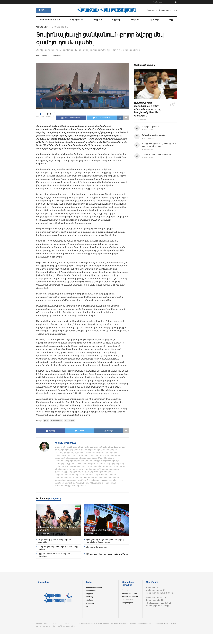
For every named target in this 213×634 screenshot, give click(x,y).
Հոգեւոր (135, 20)
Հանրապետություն (50, 20)
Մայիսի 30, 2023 (46, 533)
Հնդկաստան (56, 421)
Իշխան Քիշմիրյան (65, 443)
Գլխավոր (42, 26)
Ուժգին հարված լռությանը (153, 135)
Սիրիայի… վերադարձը (96, 547)
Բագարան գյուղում (150, 126)
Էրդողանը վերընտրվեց (99, 530)
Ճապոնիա (69, 421)
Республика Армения (130, 596)
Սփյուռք (116, 20)
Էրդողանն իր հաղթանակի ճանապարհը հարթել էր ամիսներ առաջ (105, 541)
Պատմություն (127, 599)
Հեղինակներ (127, 603)
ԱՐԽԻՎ (44, 10)
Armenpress (126, 590)
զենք (46, 421)
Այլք (171, 20)
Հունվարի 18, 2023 (44, 55)
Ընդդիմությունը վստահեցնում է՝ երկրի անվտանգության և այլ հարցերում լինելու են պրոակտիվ (147, 109)
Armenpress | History (130, 593)
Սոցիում (97, 20)
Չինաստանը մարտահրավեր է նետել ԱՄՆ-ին (107, 554)
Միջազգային (76, 20)
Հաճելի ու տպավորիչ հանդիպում (157, 154)
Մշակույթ (154, 20)
